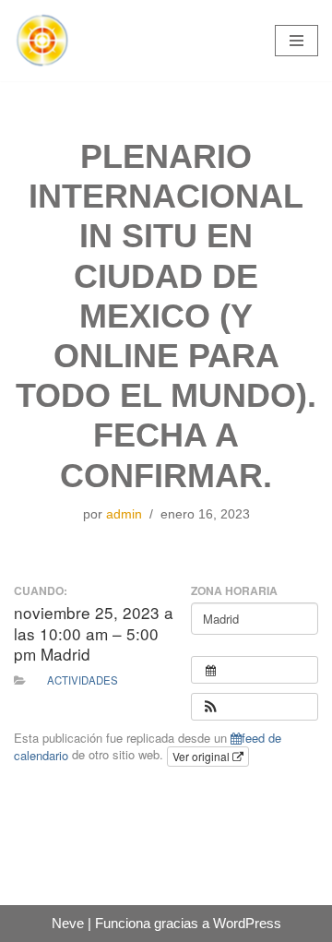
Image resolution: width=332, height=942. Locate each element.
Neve (68, 923)
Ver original (202, 756)
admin (124, 514)
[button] (210, 707)
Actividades (82, 680)
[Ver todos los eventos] (254, 670)
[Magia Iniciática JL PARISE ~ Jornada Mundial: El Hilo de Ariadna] (41, 40)
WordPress (247, 923)
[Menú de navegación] (296, 40)
